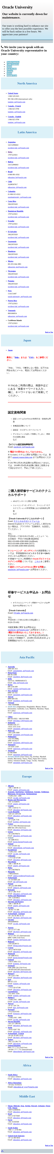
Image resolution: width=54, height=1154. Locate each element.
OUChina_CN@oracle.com (22, 721)
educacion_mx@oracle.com (18, 267)
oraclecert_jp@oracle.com (24, 447)
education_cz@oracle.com (22, 816)
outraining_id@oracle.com (22, 729)
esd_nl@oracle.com (20, 882)
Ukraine (11, 920)
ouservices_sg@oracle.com (22, 713)
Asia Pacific (12, 69)
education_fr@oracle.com (22, 830)
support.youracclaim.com (22, 457)
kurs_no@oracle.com (20, 1008)
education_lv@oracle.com (22, 990)
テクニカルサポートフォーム (27, 521)
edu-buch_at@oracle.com (22, 932)
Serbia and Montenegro (17, 896)
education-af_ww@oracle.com (25, 1087)
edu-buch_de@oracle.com (22, 972)
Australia (11, 667)
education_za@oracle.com (22, 1079)
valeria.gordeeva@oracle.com (23, 876)
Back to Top (49, 332)
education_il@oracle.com (22, 1118)
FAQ (31, 357)
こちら (38, 561)
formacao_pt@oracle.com (22, 1014)
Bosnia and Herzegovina (17, 800)
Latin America (13, 64)
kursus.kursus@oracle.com (22, 842)
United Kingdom (14, 1046)
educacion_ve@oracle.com (17, 316)
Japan (9, 67)
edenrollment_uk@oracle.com (23, 1051)
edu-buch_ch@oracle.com (22, 918)
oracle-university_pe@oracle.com (20, 297)
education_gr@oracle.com (22, 836)
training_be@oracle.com (22, 940)
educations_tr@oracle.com (22, 1044)
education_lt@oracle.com (22, 860)
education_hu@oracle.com (22, 978)
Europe (10, 71)
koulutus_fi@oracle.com (22, 964)
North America (13, 62)
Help (17, 357)
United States (13, 93)
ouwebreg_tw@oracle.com (22, 701)
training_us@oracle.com (16, 102)
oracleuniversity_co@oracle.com (19, 197)
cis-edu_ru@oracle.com (21, 854)
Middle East (12, 76)
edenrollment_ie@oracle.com (23, 848)
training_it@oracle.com (21, 984)
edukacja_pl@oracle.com (22, 888)
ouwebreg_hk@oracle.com (22, 677)
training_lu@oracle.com (21, 996)
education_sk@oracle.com (22, 1026)
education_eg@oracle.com (22, 1124)
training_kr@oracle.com (21, 689)
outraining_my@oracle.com (23, 735)
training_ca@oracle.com (16, 112)
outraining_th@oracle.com (22, 755)
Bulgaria (11, 942)
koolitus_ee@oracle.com (22, 822)
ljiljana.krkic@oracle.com (22, 946)
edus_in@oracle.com (20, 683)
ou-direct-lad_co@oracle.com (18, 148)
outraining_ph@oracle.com (22, 743)
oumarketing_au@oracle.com (23, 671)
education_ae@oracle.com (22, 1112)
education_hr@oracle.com (22, 810)
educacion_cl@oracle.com (17, 187)
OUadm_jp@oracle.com (23, 613)
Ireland (10, 844)
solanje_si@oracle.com (21, 804)
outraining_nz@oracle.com (22, 695)
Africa (9, 73)
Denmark (11, 954)
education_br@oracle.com (17, 177)
